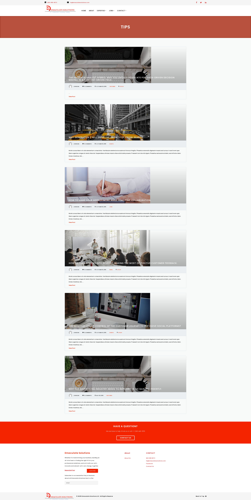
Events (111, 144)
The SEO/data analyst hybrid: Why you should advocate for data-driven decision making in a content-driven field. (122, 78)
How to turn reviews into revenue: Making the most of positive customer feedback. (123, 263)
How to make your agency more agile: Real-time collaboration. (110, 200)
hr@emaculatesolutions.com (79, 2)
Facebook (149, 464)
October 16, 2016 (101, 207)
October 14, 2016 (101, 332)
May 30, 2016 (99, 395)
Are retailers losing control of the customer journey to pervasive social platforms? (125, 326)
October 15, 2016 (101, 269)
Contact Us (125, 438)
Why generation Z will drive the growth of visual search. (106, 137)
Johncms (76, 86)
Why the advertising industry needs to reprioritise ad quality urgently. (115, 388)
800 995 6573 (150, 458)
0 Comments (88, 86)
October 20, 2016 (101, 86)
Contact (121, 11)
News (111, 269)
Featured (112, 86)
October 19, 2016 (101, 144)
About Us (128, 458)
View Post (72, 96)
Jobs (111, 11)
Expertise (101, 11)
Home (83, 11)
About (91, 11)
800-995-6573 (52, 2)
